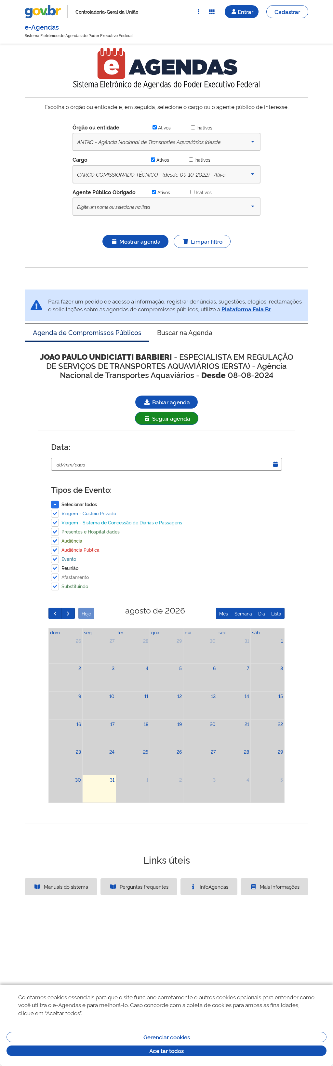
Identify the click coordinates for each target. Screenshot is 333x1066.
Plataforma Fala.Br (246, 309)
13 (213, 696)
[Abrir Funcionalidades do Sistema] (211, 12)
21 (247, 724)
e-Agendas (42, 26)
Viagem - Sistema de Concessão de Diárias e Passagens (121, 522)
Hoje (86, 613)
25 (145, 752)
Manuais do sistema (65, 886)
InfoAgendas (213, 886)
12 (179, 696)
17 (112, 724)
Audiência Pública (80, 549)
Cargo (80, 159)
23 (78, 752)
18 (146, 724)
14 (247, 696)
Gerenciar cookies (166, 1037)
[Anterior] (55, 613)
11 (146, 696)
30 (213, 641)
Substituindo (74, 586)
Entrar (245, 11)
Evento (68, 559)
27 (112, 641)
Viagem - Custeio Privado (88, 513)
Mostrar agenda (140, 241)
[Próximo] (68, 613)
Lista (276, 613)
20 (213, 724)
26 (78, 641)
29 (179, 641)
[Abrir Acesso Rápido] (198, 12)
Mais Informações (279, 886)
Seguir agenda (170, 418)
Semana (243, 613)
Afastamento (75, 577)
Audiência (71, 540)
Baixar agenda (170, 402)
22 (280, 724)
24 (111, 752)
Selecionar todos (79, 504)
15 (280, 696)
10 (111, 696)
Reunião (69, 568)
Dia (261, 613)
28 (145, 641)
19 (179, 724)
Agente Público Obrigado (104, 192)
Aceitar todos (166, 1050)
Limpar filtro (206, 241)
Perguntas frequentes (143, 886)
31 (247, 641)
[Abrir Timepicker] (275, 464)
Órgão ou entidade (96, 127)
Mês (223, 613)
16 (78, 724)
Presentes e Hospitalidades (90, 531)
